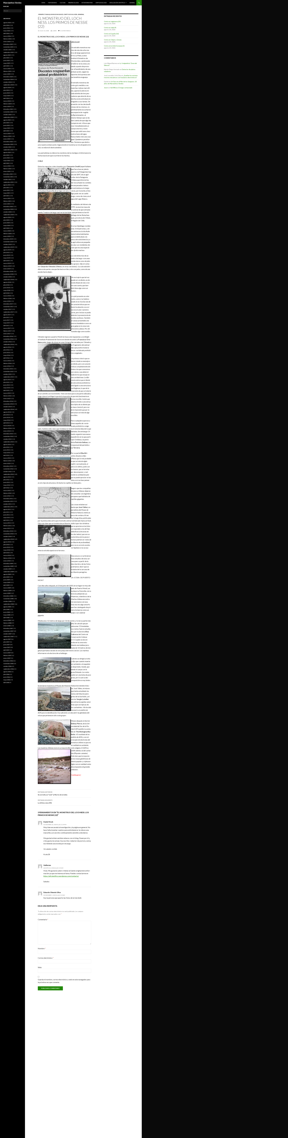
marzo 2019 (7, 263)
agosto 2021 (7, 185)
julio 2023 (6, 123)
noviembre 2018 (8, 274)
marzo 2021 (7, 198)
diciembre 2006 (8, 661)
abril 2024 (6, 98)
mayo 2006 (6, 680)
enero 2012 (6, 496)
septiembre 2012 (8, 474)
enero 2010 (6, 561)
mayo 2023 (6, 128)
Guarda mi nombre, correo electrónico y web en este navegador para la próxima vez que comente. (64, 980)
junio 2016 (6, 352)
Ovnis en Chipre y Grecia (112, 40)
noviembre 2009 (8, 566)
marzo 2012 (7, 490)
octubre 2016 (7, 342)
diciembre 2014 (8, 401)
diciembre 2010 (8, 531)
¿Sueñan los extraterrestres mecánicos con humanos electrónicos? (121, 76)
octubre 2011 (7, 504)
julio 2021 (6, 187)
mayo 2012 (6, 485)
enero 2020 (6, 236)
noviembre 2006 (8, 663)
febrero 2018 (7, 298)
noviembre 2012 (8, 469)
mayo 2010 (6, 550)
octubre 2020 (7, 212)
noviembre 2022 (8, 144)
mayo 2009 (6, 582)
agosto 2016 (7, 347)
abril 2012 (6, 488)
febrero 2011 (7, 525)
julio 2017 (6, 317)
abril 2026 (6, 33)
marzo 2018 (7, 296)
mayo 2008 (6, 615)
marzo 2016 (7, 360)
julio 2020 (6, 220)
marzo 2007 (7, 653)
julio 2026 (6, 25)
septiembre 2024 (8, 85)
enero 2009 (6, 593)
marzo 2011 (7, 523)
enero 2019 (6, 269)
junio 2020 (6, 223)
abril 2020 (6, 228)
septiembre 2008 (8, 604)
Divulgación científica (117, 2)
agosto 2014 (7, 412)
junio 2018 (6, 287)
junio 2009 (6, 580)
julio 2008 (6, 609)
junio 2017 (6, 320)
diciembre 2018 (8, 271)
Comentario (43, 919)
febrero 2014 (7, 428)
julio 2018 (6, 285)
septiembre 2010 (8, 539)
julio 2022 (6, 155)
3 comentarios (65, 31)
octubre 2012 (7, 471)
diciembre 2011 (8, 498)
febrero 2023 (7, 136)
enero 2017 (6, 333)
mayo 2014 (6, 420)
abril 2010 (6, 553)
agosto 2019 (7, 250)
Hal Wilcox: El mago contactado (121, 88)
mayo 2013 (6, 452)
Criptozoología (101, 2)
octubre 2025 (7, 49)
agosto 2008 (7, 607)
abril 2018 (6, 293)
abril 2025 (6, 66)
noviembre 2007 (8, 631)
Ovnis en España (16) (111, 34)
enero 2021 (6, 204)
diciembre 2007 (8, 628)
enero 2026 (6, 41)
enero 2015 (6, 398)
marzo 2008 (7, 620)
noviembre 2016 (8, 339)
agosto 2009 (7, 574)
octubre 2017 (7, 309)
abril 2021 (6, 196)
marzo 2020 (7, 231)
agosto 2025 (7, 55)
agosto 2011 (7, 509)
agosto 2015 (7, 379)
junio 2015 (6, 385)
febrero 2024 (7, 104)
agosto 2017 (7, 315)
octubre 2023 (7, 114)
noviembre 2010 (8, 534)
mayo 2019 (6, 258)
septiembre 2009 (8, 571)
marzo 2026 (7, 36)
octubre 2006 (7, 666)
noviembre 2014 (8, 404)
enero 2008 (6, 626)
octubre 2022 (7, 147)
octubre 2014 (7, 406)
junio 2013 (6, 450)
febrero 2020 (7, 233)
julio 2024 (6, 90)
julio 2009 (6, 577)
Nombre (42, 948)
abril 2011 (6, 520)
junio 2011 (6, 515)
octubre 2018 (7, 277)
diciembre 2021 (8, 174)
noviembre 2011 (8, 501)
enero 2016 (6, 366)
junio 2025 (6, 60)
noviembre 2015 (8, 371)
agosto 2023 (7, 120)
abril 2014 (6, 423)
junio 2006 (6, 677)
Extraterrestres (87, 2)
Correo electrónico (46, 958)
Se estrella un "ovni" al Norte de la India (52, 793)
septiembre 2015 (8, 377)
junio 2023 (6, 125)
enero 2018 (6, 301)
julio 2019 (6, 252)
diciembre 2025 (8, 44)
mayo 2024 (6, 95)
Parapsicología (73, 2)
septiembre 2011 (8, 507)
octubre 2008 (7, 601)
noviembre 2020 (8, 209)
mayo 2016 (6, 355)
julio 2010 (6, 544)
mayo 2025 (6, 63)
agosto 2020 (7, 217)
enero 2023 (6, 139)
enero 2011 (6, 528)
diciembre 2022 (8, 141)
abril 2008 (6, 617)
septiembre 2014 (8, 409)
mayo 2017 (6, 323)
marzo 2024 (7, 101)
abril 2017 (6, 325)
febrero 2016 (7, 363)
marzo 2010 (7, 555)
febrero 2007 (7, 655)
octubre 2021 (7, 179)
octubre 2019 (7, 244)
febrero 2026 (7, 39)
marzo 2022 (7, 166)
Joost (106, 88)
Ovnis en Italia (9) (110, 28)
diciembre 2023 (8, 109)
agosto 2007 (7, 639)
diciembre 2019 (8, 239)
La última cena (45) (45, 801)
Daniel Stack (48, 822)
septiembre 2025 (8, 52)
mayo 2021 (6, 193)
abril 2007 (6, 650)
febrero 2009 (7, 590)
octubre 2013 (7, 439)
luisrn (54, 31)
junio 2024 (6, 93)
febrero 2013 (7, 461)
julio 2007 (6, 642)
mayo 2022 (6, 160)
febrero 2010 (7, 558)
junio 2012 (6, 482)
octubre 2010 (7, 536)
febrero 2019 (7, 266)
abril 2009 (6, 585)
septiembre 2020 (8, 214)
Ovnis (43, 2)
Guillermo (47, 865)
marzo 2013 (7, 458)
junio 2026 (6, 28)
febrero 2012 (7, 493)
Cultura (62, 2)
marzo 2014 (7, 425)
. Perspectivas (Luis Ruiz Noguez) (50, 14)
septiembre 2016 (8, 344)
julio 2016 (6, 350)
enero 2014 (6, 431)
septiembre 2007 (8, 636)
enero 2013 (6, 463)
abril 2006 (6, 682)
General (132, 2)
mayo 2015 (6, 388)
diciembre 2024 (8, 77)
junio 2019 (6, 255)
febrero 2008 (7, 623)
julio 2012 (6, 479)
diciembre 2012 (8, 466)
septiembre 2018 (8, 279)
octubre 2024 (7, 82)
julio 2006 (6, 674)
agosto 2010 (7, 542)
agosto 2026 (7, 22)
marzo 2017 (7, 328)
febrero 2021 (7, 201)
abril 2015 (6, 390)
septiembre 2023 (8, 117)
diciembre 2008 (8, 596)
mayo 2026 (6, 31)
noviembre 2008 (8, 598)
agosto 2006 (7, 672)
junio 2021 (6, 190)
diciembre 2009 (8, 563)
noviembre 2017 (8, 306)
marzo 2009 (7, 588)
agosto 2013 (7, 444)
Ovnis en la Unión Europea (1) (114, 46)
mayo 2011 (6, 517)
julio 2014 (6, 415)
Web (40, 967)
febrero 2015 (7, 396)
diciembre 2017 (8, 304)
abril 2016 (6, 358)
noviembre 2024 (8, 79)
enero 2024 (6, 106)
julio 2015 (6, 382)
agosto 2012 (7, 477)
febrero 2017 (7, 331)
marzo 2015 (7, 393)
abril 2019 (6, 260)
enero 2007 (6, 658)
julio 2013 (6, 447)
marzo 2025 (7, 68)
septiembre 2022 (8, 150)
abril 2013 (6, 455)
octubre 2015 (7, 374)
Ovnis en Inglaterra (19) (112, 21)
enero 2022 (6, 171)
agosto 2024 (7, 87)
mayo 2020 (6, 225)
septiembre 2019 (8, 247)
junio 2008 (6, 612)
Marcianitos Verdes (12, 2)
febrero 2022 (7, 168)
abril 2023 (6, 131)
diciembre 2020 (8, 206)
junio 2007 (6, 644)
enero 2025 (6, 74)
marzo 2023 (7, 133)
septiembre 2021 (8, 182)
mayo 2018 (6, 290)
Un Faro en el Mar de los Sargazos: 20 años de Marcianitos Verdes (120, 83)
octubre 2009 (7, 569)
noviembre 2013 (8, 436)
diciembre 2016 (8, 336)
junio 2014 (6, 417)
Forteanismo (52, 2)
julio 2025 (6, 58)
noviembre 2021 (8, 177)
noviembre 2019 (8, 241)
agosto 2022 (7, 152)
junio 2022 (6, 158)
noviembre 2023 (8, 112)
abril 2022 (6, 163)
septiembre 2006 (8, 669)
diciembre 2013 (8, 434)
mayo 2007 (6, 647)
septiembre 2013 (8, 442)
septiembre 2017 (8, 312)
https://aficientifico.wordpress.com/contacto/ (61, 876)
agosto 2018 (7, 282)
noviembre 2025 (8, 47)
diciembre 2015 (8, 369)
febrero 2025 (7, 71)
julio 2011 (6, 512)
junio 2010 (6, 547)
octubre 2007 (7, 634)
